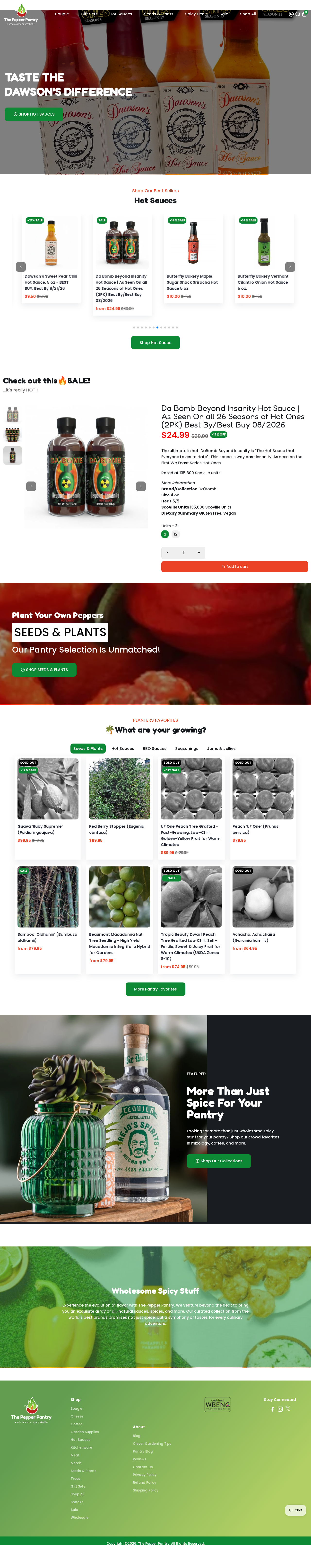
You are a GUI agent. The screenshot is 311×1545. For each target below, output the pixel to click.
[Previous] (31, 241)
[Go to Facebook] (272, 1409)
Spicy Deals (196, 14)
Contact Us (143, 1467)
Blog (136, 1436)
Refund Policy (144, 1482)
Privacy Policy (144, 1474)
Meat (75, 1455)
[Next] (67, 241)
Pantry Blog (143, 1451)
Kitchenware (81, 1447)
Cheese (77, 1416)
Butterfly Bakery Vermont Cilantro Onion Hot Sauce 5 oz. (189, 282)
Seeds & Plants (158, 14)
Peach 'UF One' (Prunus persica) (255, 829)
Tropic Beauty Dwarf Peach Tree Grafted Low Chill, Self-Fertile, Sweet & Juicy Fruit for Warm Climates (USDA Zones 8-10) (190, 947)
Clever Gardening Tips (152, 1443)
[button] (134, 327)
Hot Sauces (121, 14)
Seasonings (186, 748)
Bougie (62, 14)
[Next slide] (290, 267)
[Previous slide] (21, 267)
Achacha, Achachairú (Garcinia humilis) (254, 937)
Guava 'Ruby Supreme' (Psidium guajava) (40, 829)
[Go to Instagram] (280, 1409)
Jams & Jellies (221, 748)
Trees (75, 1478)
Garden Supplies (85, 1432)
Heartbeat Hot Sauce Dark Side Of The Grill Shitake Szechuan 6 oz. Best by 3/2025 (262, 285)
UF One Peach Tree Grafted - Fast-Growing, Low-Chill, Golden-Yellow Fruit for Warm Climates (190, 835)
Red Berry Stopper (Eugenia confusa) (116, 829)
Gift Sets (89, 14)
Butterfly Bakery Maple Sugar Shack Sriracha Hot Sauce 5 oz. (119, 282)
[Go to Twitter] (287, 1409)
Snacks (77, 1502)
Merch (76, 1463)
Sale (224, 14)
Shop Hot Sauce (155, 342)
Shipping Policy (145, 1490)
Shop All (248, 14)
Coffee (76, 1424)
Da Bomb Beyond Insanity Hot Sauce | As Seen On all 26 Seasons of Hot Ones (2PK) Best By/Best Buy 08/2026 (48, 288)
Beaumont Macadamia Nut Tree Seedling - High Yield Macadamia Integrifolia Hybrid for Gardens (119, 943)
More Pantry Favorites (155, 989)
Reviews (139, 1459)
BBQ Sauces (154, 748)
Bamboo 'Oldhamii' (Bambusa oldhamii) (47, 937)
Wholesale (79, 1517)
